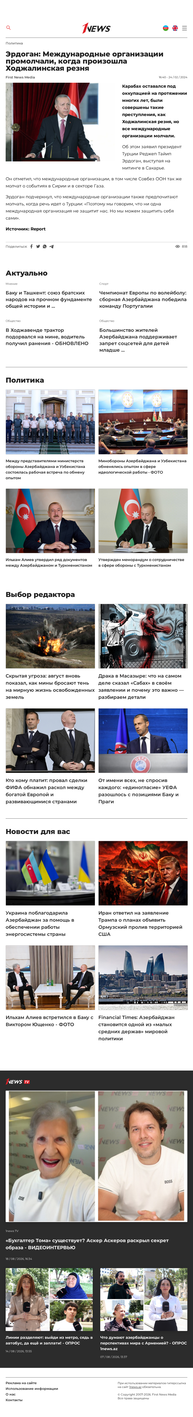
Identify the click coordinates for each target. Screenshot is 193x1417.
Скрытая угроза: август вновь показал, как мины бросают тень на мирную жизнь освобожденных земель (50, 686)
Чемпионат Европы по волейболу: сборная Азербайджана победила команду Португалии (143, 299)
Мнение (11, 283)
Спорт (104, 283)
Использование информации (32, 1388)
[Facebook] (31, 246)
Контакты (14, 1400)
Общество (13, 321)
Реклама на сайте (21, 1383)
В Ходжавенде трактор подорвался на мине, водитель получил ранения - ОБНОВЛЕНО (47, 336)
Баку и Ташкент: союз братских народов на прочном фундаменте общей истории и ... (49, 299)
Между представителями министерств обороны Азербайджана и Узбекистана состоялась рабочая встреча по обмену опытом (45, 469)
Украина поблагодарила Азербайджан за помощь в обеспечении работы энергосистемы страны (40, 923)
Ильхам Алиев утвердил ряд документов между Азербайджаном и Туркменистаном (49, 562)
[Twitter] (38, 246)
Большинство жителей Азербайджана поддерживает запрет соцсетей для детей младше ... (138, 340)
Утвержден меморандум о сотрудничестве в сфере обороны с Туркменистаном (141, 562)
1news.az (135, 1387)
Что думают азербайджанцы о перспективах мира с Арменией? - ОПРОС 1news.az (143, 1343)
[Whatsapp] (44, 246)
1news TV (12, 1231)
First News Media (20, 77)
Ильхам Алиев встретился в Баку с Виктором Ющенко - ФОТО (49, 1021)
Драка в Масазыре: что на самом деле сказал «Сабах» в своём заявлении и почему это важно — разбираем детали (141, 686)
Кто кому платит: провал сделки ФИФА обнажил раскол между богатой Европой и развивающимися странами (46, 791)
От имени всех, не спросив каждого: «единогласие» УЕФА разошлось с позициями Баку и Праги (138, 791)
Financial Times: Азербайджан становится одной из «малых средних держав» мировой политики (136, 1028)
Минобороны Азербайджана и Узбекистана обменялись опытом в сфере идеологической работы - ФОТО (142, 467)
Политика (14, 43)
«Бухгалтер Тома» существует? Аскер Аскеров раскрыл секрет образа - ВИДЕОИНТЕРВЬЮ (87, 1244)
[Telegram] (51, 246)
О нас (11, 1394)
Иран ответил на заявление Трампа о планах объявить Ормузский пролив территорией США (140, 923)
